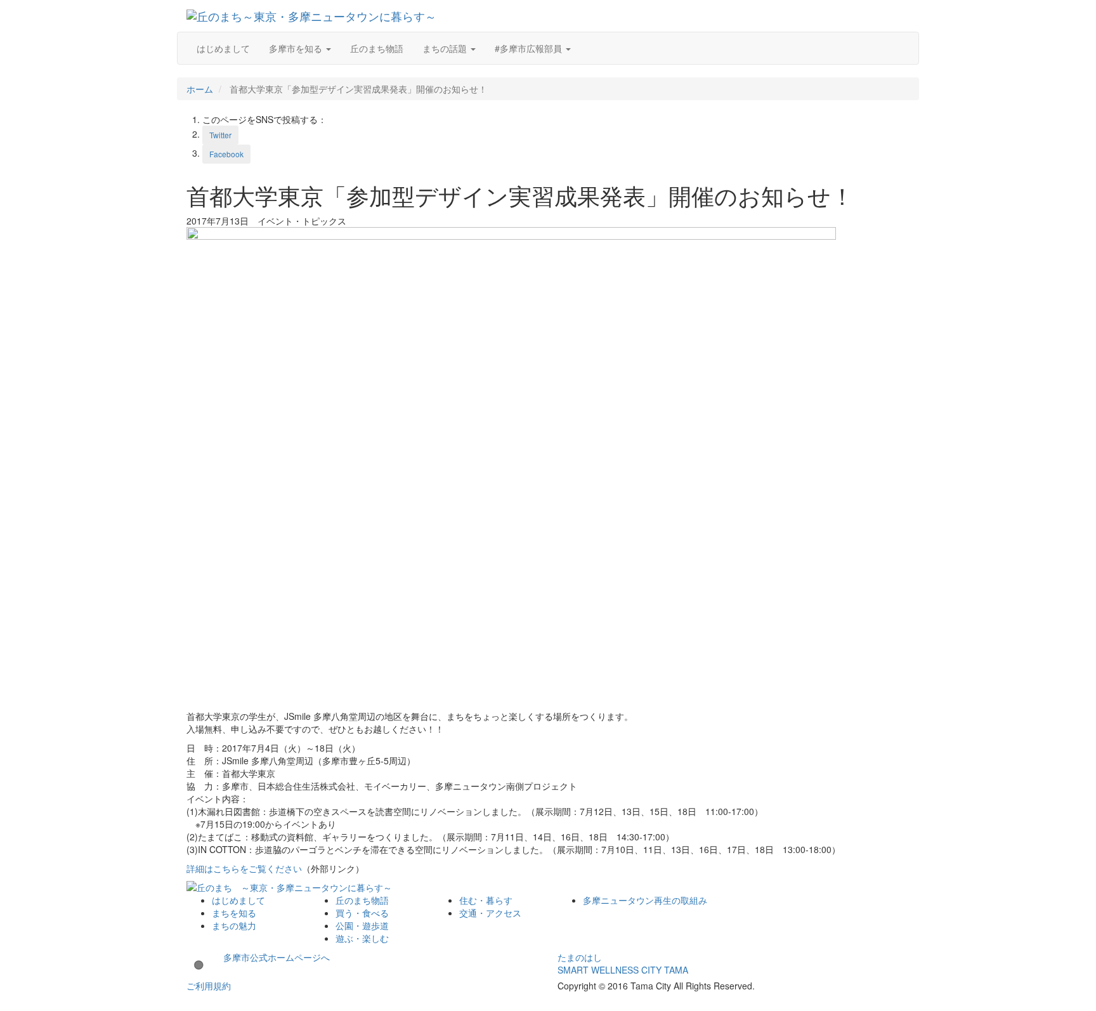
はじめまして (223, 48)
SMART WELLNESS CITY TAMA (623, 969)
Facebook (226, 153)
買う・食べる (362, 912)
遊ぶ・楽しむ (362, 938)
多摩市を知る (297, 48)
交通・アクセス (490, 912)
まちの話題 (445, 48)
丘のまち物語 (376, 48)
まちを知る (234, 912)
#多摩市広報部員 (529, 48)
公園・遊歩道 (362, 925)
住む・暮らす (485, 900)
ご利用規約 (208, 985)
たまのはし (580, 957)
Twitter (220, 134)
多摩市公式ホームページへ (272, 957)
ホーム (199, 88)
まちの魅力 (234, 925)
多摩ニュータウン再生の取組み (645, 900)
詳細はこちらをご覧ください (244, 868)
